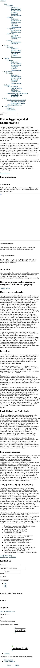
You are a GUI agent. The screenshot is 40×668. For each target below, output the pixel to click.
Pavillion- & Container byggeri (16, 100)
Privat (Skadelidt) (12, 86)
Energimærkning (16, 10)
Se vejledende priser (6, 555)
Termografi (14, 14)
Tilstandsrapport (16, 22)
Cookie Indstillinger (9, 661)
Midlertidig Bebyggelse (18, 103)
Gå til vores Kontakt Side (7, 611)
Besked (2, 573)
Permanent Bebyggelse (18, 101)
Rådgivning (14, 90)
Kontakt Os (10, 108)
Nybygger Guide (5, 288)
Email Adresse (4, 568)
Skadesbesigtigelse (16, 88)
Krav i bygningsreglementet (8, 557)
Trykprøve (14, 12)
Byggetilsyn (14, 7)
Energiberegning (16, 9)
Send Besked (4, 580)
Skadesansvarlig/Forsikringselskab (17, 93)
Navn (1, 565)
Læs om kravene (5, 173)
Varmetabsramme (16, 15)
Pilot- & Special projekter (14, 105)
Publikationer (11, 110)
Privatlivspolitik (8, 660)
